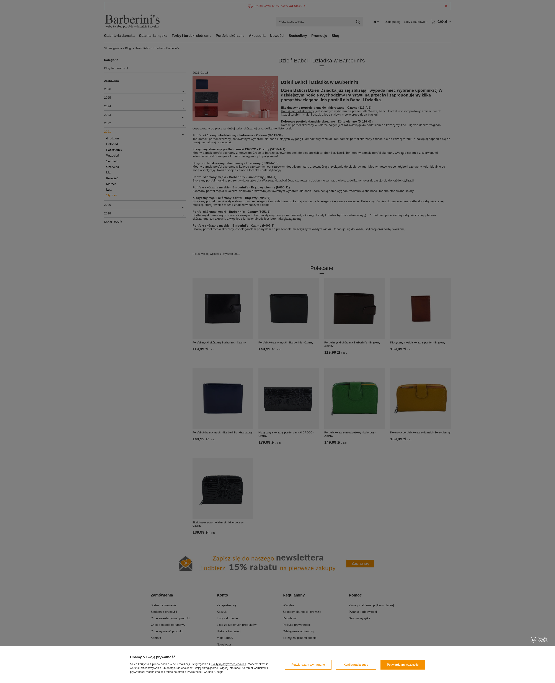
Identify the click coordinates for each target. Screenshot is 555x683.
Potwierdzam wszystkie (403, 664)
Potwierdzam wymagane (308, 664)
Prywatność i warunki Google (205, 671)
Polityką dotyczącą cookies (228, 664)
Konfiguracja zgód (356, 664)
